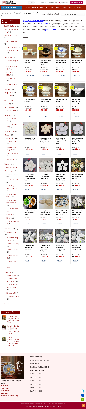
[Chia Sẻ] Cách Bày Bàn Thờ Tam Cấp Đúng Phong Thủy (13, 319)
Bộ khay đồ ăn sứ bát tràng (33, 21)
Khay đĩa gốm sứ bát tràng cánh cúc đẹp (77, 176)
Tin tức (58, 7)
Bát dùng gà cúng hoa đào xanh (45, 100)
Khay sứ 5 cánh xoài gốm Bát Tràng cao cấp (77, 247)
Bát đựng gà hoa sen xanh (30, 100)
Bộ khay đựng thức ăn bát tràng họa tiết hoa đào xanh (60, 177)
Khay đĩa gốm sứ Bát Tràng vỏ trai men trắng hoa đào (77, 140)
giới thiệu (26, 7)
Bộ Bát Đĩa (17, 13)
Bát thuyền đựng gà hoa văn (30, 61)
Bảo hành (77, 7)
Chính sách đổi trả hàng (9, 395)
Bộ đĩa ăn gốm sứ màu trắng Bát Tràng (30, 212)
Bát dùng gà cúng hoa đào (61, 100)
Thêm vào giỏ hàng (29, 77)
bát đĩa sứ (44, 23)
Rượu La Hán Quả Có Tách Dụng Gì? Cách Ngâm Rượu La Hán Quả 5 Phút (13, 329)
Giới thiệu (4, 385)
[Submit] (32, 2)
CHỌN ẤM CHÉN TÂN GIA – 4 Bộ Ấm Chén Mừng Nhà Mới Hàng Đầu (13, 341)
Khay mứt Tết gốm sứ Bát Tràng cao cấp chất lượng (60, 248)
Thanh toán (5, 388)
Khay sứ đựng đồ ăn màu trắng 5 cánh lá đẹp (30, 247)
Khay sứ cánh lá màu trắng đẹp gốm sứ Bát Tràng (45, 248)
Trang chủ (6, 13)
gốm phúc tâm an (52, 29)
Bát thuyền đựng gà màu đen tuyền (45, 62)
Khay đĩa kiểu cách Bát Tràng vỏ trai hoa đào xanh (61, 140)
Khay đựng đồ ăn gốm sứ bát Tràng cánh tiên (45, 140)
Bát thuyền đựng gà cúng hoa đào (77, 61)
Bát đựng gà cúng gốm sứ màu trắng (76, 101)
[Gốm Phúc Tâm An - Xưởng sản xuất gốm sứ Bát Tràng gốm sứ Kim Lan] (11, 2)
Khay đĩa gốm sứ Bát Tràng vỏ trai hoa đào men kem (30, 177)
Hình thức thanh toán (57, 404)
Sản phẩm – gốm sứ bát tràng (42, 7)
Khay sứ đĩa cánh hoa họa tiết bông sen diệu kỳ (61, 212)
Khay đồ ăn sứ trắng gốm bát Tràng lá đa (44, 176)
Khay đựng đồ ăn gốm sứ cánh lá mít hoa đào (30, 140)
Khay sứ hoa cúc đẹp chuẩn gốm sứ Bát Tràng (77, 212)
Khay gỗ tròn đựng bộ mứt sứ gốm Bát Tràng (45, 212)
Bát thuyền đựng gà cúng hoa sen (61, 61)
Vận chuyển (67, 7)
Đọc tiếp (27, 153)
